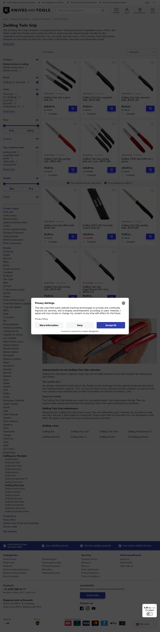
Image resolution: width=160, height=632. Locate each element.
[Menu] (155, 606)
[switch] (150, 614)
